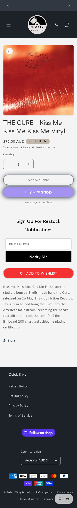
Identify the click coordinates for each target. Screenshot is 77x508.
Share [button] (11, 340)
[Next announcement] (69, 5)
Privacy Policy (18, 405)
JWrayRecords (22, 492)
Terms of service (29, 498)
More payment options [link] (38, 202)
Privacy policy (64, 492)
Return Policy (18, 386)
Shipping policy (53, 498)
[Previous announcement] (8, 5)
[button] (8, 24)
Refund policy (18, 396)
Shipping (25, 147)
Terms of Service (20, 415)
